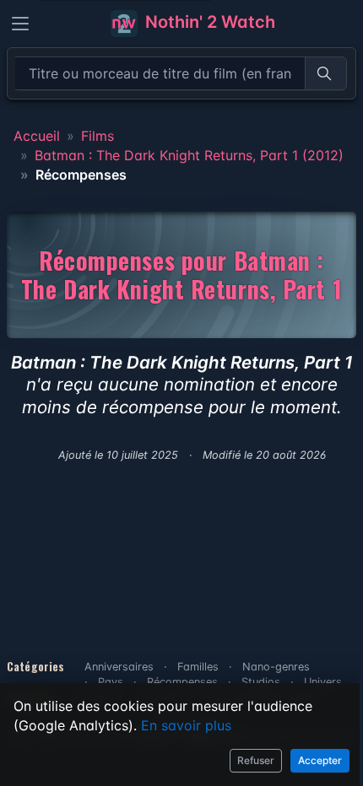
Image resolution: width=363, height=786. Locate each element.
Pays (110, 682)
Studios (260, 682)
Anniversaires (119, 666)
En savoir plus (186, 725)
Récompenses (182, 682)
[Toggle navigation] (20, 23)
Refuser (255, 760)
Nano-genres (276, 666)
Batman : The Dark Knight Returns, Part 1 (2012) (189, 155)
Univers (323, 682)
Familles (198, 666)
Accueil (37, 135)
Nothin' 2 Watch (208, 22)
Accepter (320, 760)
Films (97, 135)
